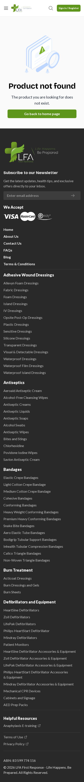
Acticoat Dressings (17, 578)
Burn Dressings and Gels (21, 585)
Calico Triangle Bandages (22, 553)
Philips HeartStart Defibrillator (26, 631)
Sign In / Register (69, 8)
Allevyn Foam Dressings (21, 283)
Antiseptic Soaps (15, 418)
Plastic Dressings (16, 324)
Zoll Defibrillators (16, 617)
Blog (7, 257)
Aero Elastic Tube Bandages (24, 533)
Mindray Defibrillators (20, 637)
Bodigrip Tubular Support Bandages (30, 539)
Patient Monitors (16, 644)
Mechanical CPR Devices (21, 691)
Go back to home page (42, 114)
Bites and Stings (15, 439)
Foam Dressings (15, 297)
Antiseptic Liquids (16, 411)
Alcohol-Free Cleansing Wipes (25, 397)
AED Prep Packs (15, 705)
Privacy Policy (14, 744)
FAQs (7, 250)
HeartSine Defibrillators (21, 610)
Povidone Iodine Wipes (20, 452)
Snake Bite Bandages (18, 526)
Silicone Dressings (16, 338)
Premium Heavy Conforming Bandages (32, 519)
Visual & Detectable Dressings (25, 352)
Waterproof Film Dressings (23, 366)
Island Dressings (15, 304)
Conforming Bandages (20, 505)
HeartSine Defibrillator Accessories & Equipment (39, 651)
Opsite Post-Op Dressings (22, 317)
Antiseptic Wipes (16, 432)
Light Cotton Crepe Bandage (24, 484)
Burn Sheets (12, 592)
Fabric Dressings (15, 290)
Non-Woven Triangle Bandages (26, 560)
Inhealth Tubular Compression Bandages (33, 546)
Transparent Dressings (20, 345)
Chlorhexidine (13, 446)
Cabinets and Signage (19, 698)
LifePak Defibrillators (19, 624)
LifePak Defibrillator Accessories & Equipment (37, 665)
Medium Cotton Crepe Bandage (27, 491)
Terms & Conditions (19, 264)
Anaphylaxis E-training (20, 725)
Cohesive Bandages (17, 498)
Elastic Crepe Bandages (20, 477)
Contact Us (12, 243)
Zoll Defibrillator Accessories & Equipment (35, 658)
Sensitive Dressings (17, 331)
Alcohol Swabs (14, 425)
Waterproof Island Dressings (24, 372)
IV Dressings (12, 310)
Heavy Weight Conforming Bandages (31, 512)
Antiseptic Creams (17, 404)
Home (8, 229)
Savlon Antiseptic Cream (21, 459)
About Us (11, 236)
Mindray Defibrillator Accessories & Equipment (38, 684)
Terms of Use (13, 737)
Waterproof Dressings (19, 359)
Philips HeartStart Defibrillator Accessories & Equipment (35, 674)
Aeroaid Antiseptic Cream (22, 391)
